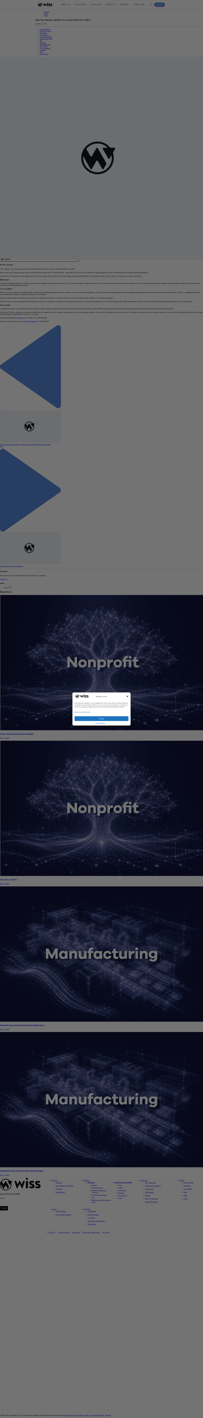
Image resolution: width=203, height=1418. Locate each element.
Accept (101, 718)
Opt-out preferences (100, 723)
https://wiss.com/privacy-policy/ (83, 712)
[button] (127, 696)
